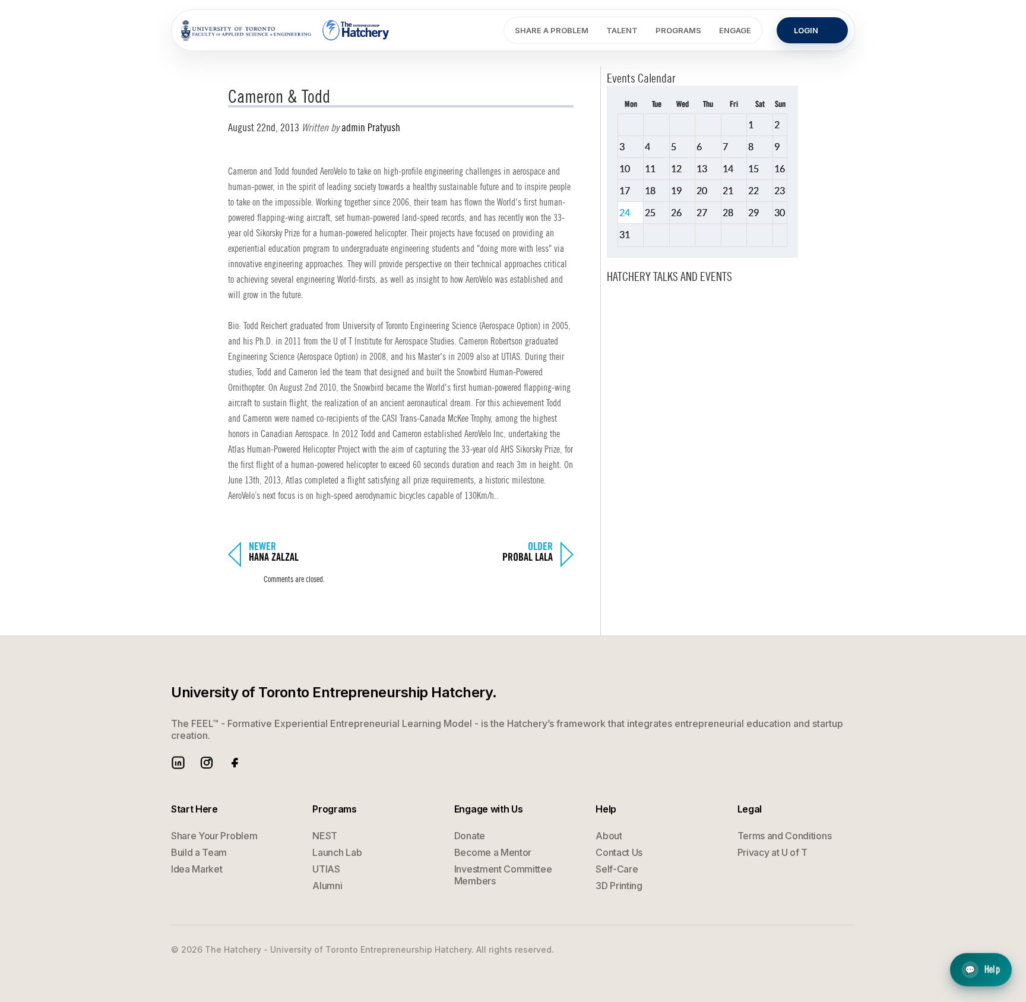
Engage (735, 30)
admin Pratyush (370, 127)
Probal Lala (527, 557)
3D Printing (619, 886)
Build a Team (199, 852)
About (609, 836)
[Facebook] (235, 763)
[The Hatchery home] (356, 30)
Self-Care (617, 869)
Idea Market (196, 869)
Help (982, 968)
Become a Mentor (492, 852)
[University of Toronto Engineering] (246, 30)
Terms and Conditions (784, 836)
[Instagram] (207, 763)
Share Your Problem (214, 836)
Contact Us (619, 852)
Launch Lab (337, 852)
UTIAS (326, 869)
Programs (678, 30)
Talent (622, 30)
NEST (324, 836)
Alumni (327, 886)
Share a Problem (551, 30)
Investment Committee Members (503, 875)
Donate (469, 836)
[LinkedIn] (178, 763)
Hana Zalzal (274, 557)
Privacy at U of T (772, 852)
